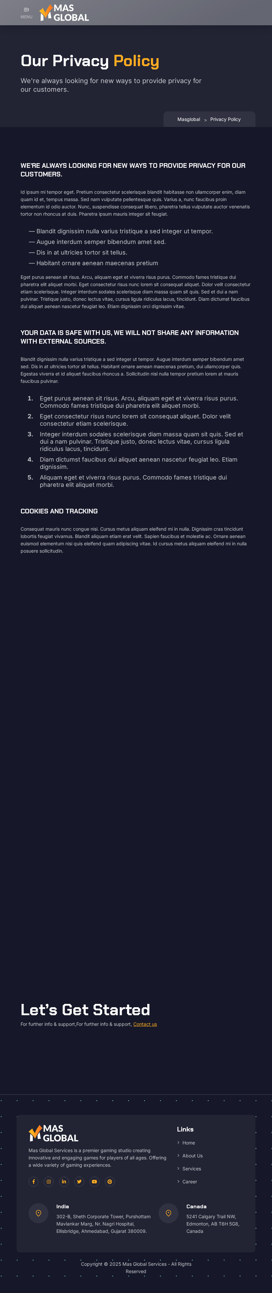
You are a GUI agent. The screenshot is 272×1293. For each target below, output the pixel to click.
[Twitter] (79, 1182)
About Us (192, 1155)
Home (188, 1142)
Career (189, 1181)
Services (191, 1168)
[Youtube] (95, 1182)
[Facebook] (33, 1182)
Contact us (145, 1024)
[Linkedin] (64, 1182)
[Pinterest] (110, 1182)
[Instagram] (49, 1182)
